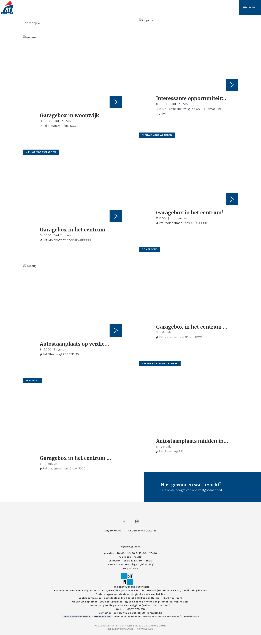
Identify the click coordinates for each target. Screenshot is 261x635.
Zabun (176, 616)
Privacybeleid (103, 616)
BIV (163, 594)
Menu (253, 7)
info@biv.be (154, 612)
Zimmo (185, 616)
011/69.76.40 (112, 530)
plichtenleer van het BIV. (173, 601)
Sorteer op (30, 23)
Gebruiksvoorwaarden (76, 616)
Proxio (195, 616)
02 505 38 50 (136, 612)
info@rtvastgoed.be (142, 530)
